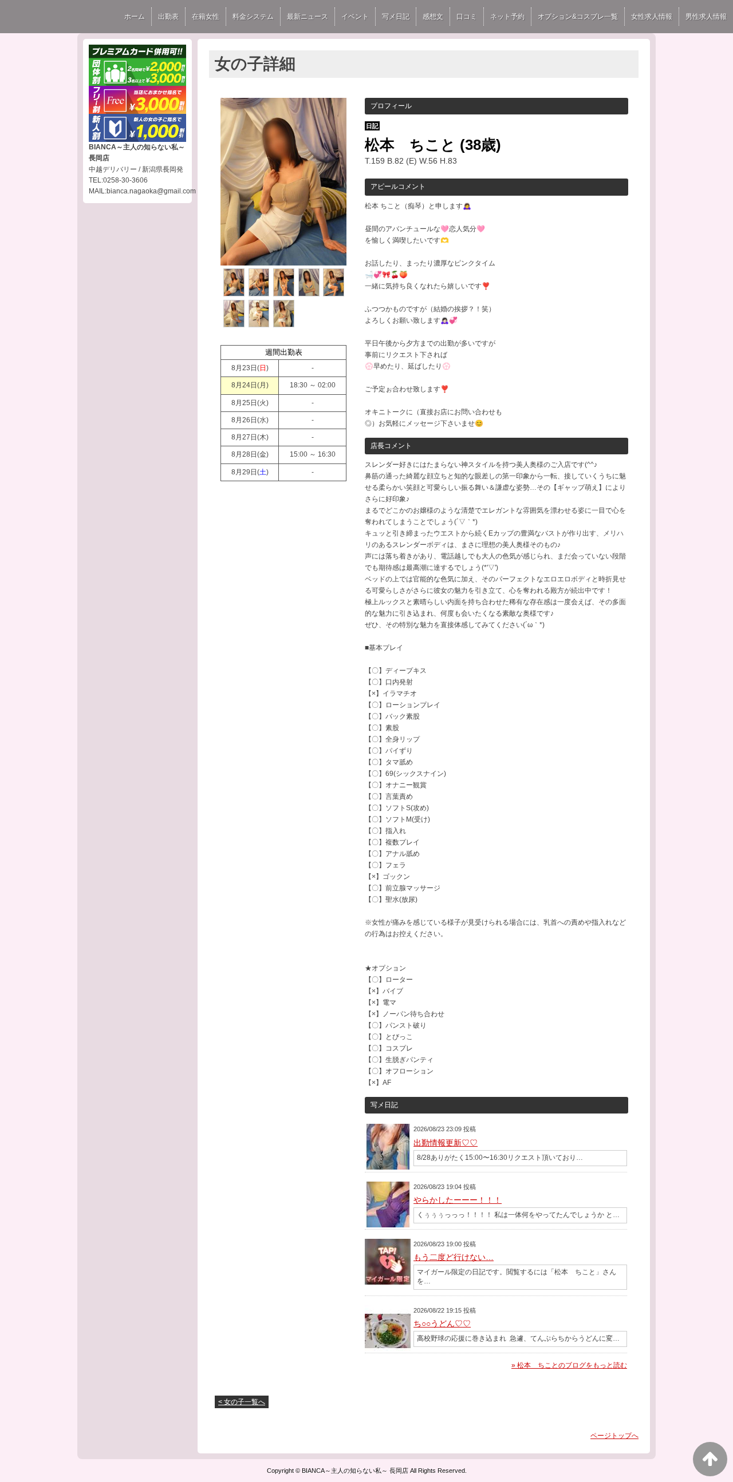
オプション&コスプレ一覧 (578, 17)
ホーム (134, 17)
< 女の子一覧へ (241, 1402)
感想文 (433, 17)
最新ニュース (307, 17)
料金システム (253, 17)
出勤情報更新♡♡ (445, 1142)
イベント (355, 17)
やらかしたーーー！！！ (457, 1199)
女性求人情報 (651, 17)
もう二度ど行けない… (453, 1257)
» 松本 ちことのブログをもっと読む (569, 1365)
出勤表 (168, 17)
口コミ (466, 17)
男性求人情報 (706, 17)
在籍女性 (205, 17)
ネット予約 (507, 17)
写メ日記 (395, 17)
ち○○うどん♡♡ (442, 1323)
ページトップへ (614, 1436)
